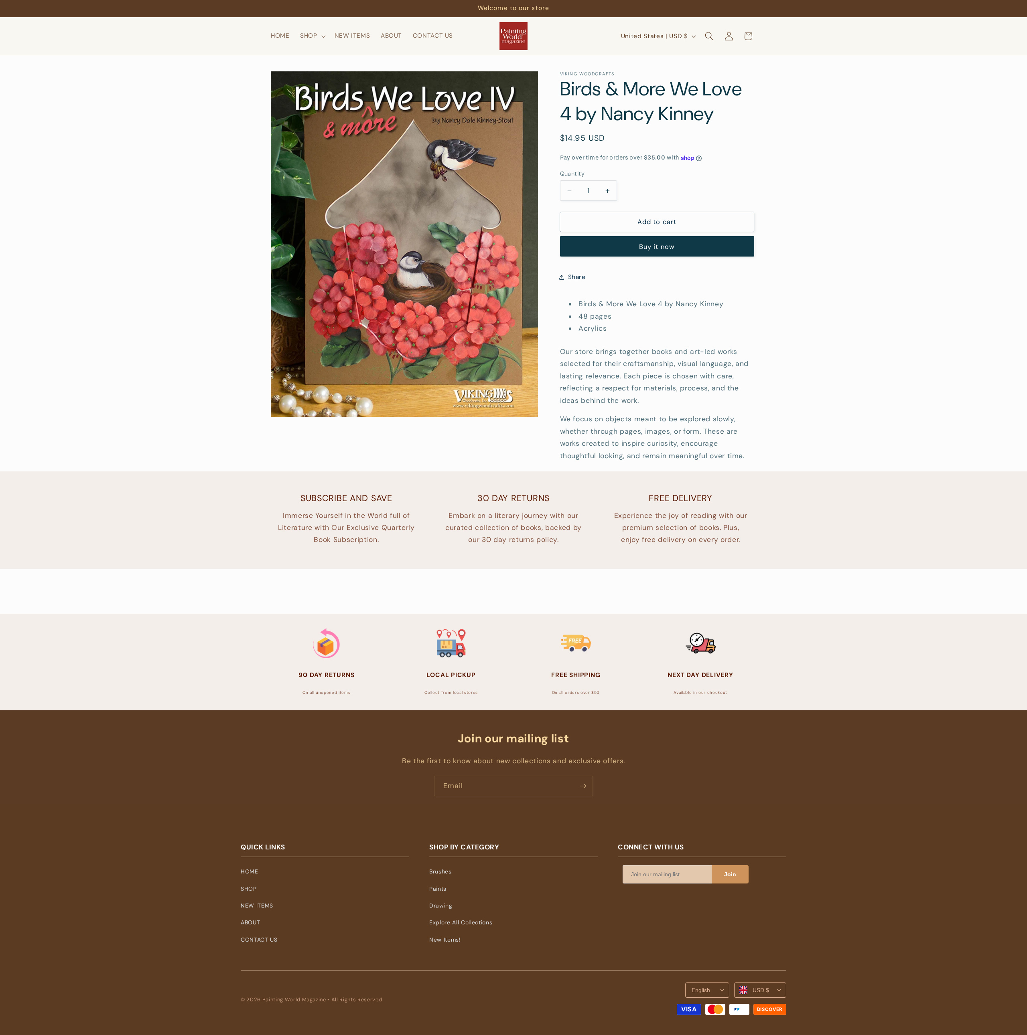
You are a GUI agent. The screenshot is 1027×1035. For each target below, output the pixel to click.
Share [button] (577, 277)
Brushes (440, 871)
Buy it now (657, 247)
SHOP (249, 888)
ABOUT (250, 922)
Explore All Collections (460, 922)
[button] (312, 36)
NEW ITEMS (257, 905)
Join (730, 874)
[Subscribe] (583, 786)
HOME (249, 871)
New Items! (445, 939)
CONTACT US (259, 939)
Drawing (441, 905)
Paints (438, 888)
